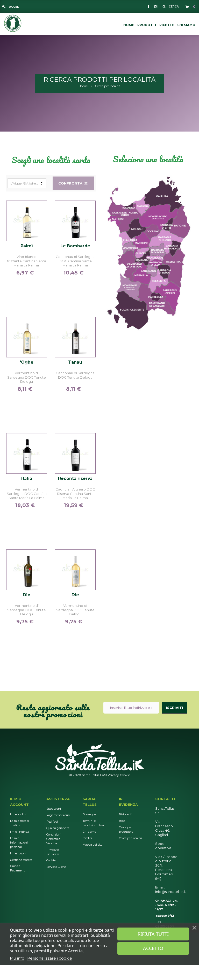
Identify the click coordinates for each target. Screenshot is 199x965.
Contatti (165, 799)
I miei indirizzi (20, 831)
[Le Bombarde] (75, 221)
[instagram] (155, 6)
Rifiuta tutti (153, 934)
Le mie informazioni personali (19, 842)
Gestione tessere (21, 860)
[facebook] (148, 6)
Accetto (153, 948)
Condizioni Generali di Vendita (53, 839)
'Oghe (26, 362)
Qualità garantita (57, 828)
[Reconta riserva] (75, 453)
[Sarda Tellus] (12, 23)
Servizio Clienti (56, 867)
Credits (87, 838)
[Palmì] (26, 221)
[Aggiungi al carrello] (40, 220)
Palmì (26, 246)
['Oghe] (26, 337)
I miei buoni (18, 853)
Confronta (40, 210)
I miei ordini (18, 814)
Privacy (113, 775)
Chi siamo (89, 831)
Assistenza (58, 799)
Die (26, 595)
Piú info (17, 958)
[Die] (26, 570)
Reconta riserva (75, 478)
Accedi (14, 7)
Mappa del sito (92, 844)
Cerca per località (130, 838)
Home (83, 86)
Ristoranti (125, 814)
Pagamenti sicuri (58, 815)
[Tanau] (75, 337)
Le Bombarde (75, 246)
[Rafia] (26, 453)
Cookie (125, 775)
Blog (122, 821)
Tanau (75, 362)
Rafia (26, 478)
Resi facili (52, 821)
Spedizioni (53, 808)
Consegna (89, 814)
